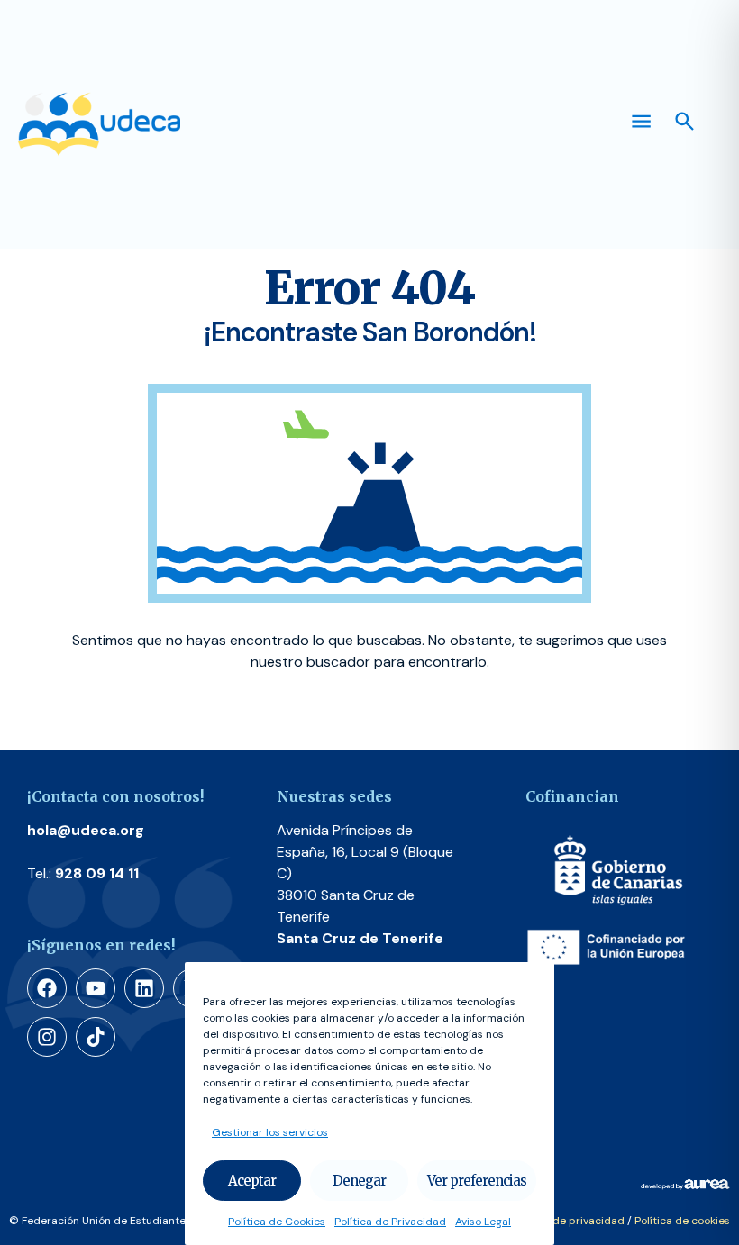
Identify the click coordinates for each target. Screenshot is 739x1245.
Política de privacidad (568, 1220)
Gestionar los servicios (270, 1132)
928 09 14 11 (97, 873)
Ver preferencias (476, 1180)
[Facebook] (47, 988)
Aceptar (252, 1180)
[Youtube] (95, 988)
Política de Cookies (276, 1221)
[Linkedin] (144, 988)
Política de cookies (682, 1220)
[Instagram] (47, 1037)
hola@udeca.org (85, 830)
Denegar (359, 1180)
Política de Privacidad (390, 1221)
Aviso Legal (483, 1221)
